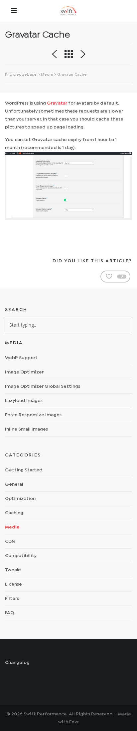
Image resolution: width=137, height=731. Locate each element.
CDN (10, 541)
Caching (14, 513)
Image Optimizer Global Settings (42, 386)
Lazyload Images (24, 401)
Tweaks (13, 570)
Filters (12, 599)
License (13, 584)
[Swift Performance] (68, 10)
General (14, 484)
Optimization (20, 499)
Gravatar (57, 103)
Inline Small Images (26, 429)
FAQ (9, 613)
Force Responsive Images (33, 415)
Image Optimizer (24, 372)
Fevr (74, 722)
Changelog (17, 663)
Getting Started (24, 470)
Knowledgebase (21, 74)
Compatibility (21, 556)
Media (47, 74)
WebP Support (21, 358)
